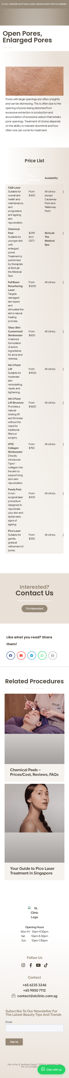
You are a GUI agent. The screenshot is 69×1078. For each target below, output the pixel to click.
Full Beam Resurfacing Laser (15, 286)
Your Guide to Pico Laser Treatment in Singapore (32, 871)
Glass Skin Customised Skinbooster (15, 331)
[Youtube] (38, 965)
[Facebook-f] (31, 965)
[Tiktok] (46, 965)
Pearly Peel (14, 489)
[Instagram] (23, 965)
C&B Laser (14, 187)
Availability (51, 178)
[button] (10, 655)
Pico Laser (14, 531)
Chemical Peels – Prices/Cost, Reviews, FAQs (34, 772)
